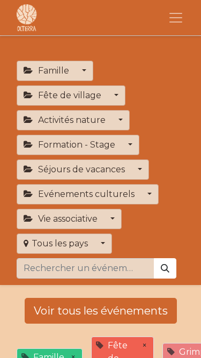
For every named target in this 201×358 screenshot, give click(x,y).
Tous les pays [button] (61, 243)
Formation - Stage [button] (76, 145)
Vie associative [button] (68, 219)
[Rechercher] (165, 268)
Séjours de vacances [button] (81, 169)
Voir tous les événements (101, 310)
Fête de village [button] (69, 95)
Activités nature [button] (72, 120)
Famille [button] (53, 70)
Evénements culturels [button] (86, 194)
